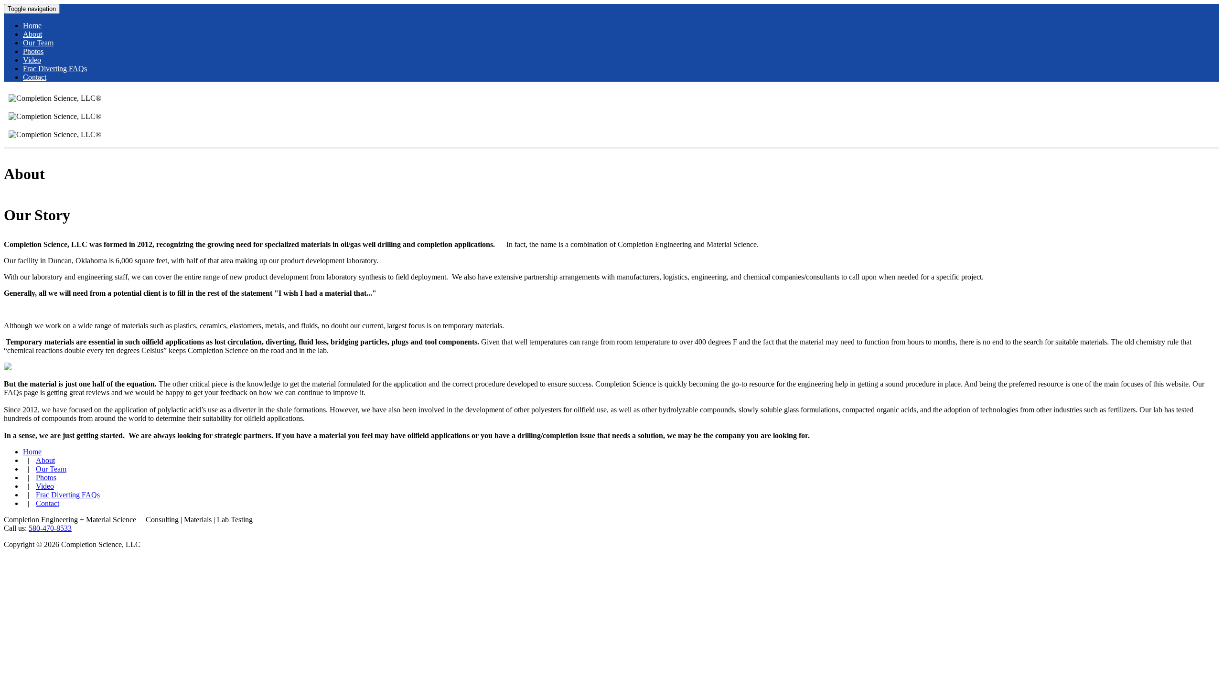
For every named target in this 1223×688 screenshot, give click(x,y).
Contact (47, 503)
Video (45, 486)
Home (32, 452)
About (45, 460)
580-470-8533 (50, 528)
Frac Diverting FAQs (68, 495)
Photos (46, 477)
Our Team (51, 469)
